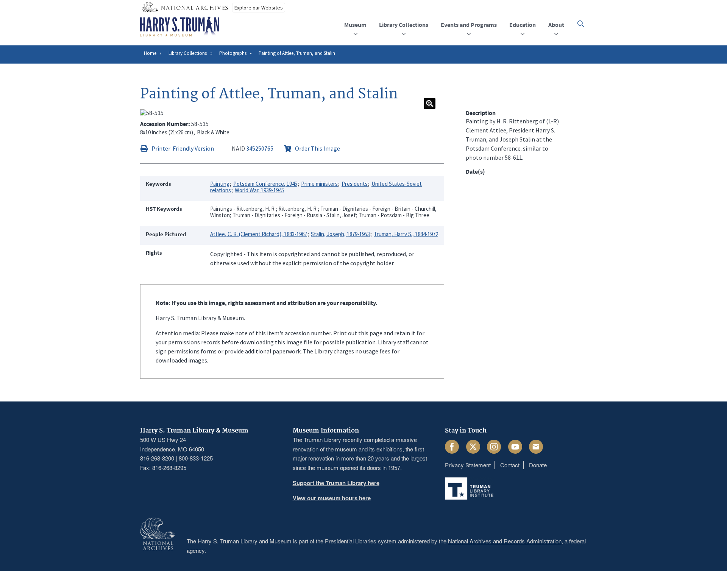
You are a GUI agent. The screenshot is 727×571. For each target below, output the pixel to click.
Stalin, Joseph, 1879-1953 (340, 234)
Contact (510, 465)
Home (150, 53)
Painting (219, 183)
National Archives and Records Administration (505, 541)
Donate (538, 465)
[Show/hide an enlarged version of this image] (429, 103)
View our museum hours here (332, 498)
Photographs (232, 53)
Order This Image (317, 148)
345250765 (259, 148)
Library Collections (187, 53)
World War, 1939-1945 (259, 190)
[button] (580, 23)
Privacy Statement (468, 465)
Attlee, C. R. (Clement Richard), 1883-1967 (258, 234)
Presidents (355, 183)
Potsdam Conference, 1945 (265, 183)
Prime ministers (319, 183)
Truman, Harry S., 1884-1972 (406, 234)
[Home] (179, 27)
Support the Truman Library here (336, 483)
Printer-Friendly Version (182, 148)
